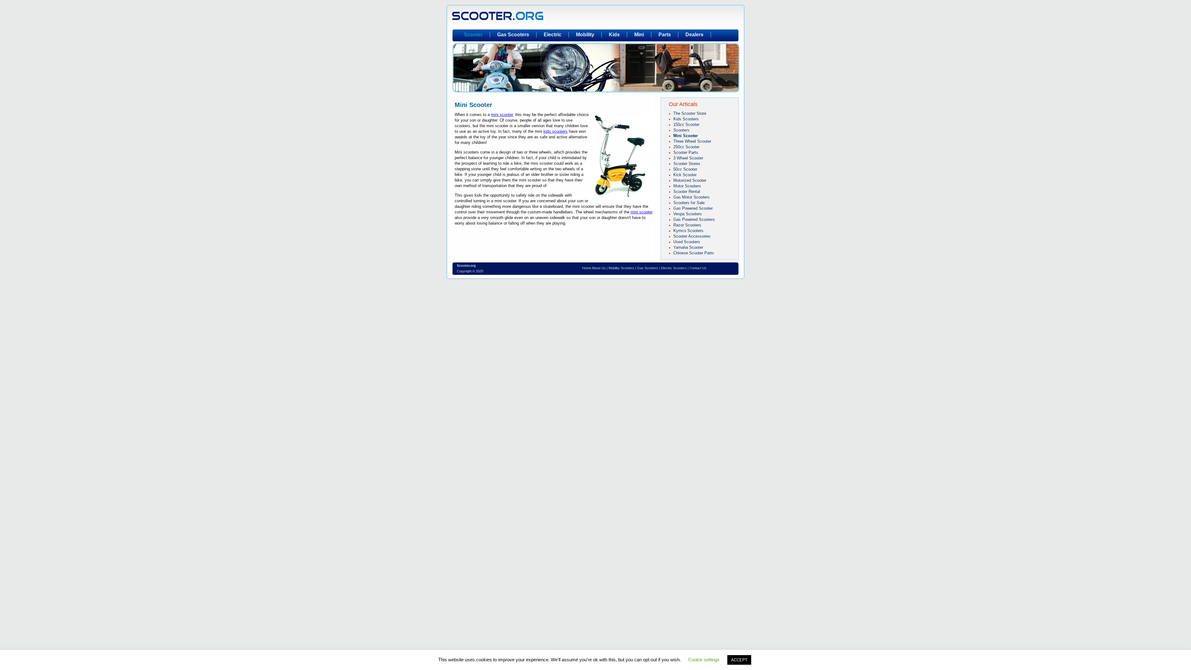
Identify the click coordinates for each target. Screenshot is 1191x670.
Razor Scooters (687, 225)
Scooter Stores (686, 163)
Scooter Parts (685, 152)
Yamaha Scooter (688, 247)
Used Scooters (686, 241)
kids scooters (555, 131)
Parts (664, 34)
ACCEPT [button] (739, 660)
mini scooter (502, 114)
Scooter (473, 34)
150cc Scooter (686, 124)
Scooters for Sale (689, 202)
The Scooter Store (689, 113)
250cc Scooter (686, 147)
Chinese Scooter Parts (693, 253)
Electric (552, 34)
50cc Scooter (685, 169)
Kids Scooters (686, 119)
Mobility (585, 34)
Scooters (681, 130)
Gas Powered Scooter (693, 208)
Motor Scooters (687, 186)
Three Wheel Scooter (692, 141)
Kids (614, 34)
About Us (599, 268)
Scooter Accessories (692, 236)
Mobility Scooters (621, 268)
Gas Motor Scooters (691, 197)
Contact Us (698, 268)
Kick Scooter (685, 174)
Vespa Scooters (687, 214)
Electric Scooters (674, 268)
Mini (639, 34)
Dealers (694, 34)
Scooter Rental (686, 191)
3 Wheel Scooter (688, 158)
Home (586, 268)
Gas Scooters (513, 34)
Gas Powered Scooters (694, 219)
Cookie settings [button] (704, 659)
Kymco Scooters (688, 230)
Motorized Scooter (689, 180)
